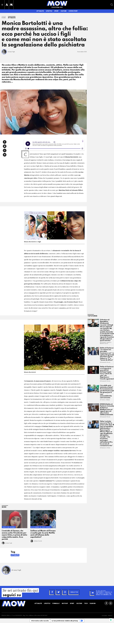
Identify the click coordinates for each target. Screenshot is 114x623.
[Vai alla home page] (57, 3)
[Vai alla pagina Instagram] (110, 603)
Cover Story (73, 11)
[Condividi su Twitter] (4, 146)
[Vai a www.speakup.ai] (82, 141)
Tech (86, 603)
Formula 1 (56, 603)
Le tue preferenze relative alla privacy (65, 621)
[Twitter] (58, 592)
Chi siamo (104, 615)
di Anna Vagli (11, 51)
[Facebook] (52, 592)
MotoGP (65, 603)
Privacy (110, 615)
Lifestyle (49, 11)
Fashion (92, 603)
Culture (63, 11)
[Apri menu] (2, 4)
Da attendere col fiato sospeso (40, 527)
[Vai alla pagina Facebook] (106, 603)
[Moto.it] (11, 4)
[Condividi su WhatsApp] (4, 150)
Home (4, 18)
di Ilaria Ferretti (38, 541)
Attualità (40, 11)
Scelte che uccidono (9, 527)
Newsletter (74, 592)
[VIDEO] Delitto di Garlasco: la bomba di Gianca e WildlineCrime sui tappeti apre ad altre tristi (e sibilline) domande (107, 409)
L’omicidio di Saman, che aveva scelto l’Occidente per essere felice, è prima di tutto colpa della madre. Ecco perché (14, 535)
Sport (56, 11)
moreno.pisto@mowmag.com (103, 594)
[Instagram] (65, 592)
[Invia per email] (4, 155)
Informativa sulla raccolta (40, 621)
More (4, 507)
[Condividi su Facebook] (4, 142)
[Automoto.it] (6, 4)
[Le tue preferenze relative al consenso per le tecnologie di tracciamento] (111, 620)
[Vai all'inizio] (13, 603)
